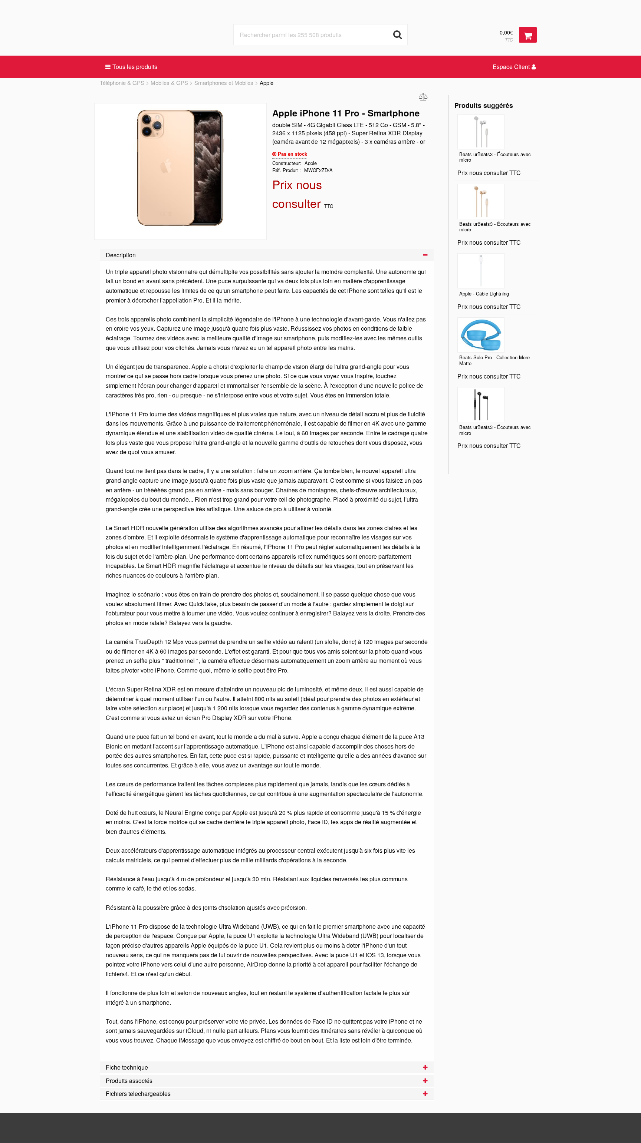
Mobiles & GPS (169, 82)
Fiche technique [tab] (127, 1067)
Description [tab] (121, 255)
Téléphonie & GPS (122, 82)
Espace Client (511, 66)
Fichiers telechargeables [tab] (138, 1093)
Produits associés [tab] (129, 1080)
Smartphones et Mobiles (223, 82)
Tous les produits (134, 66)
